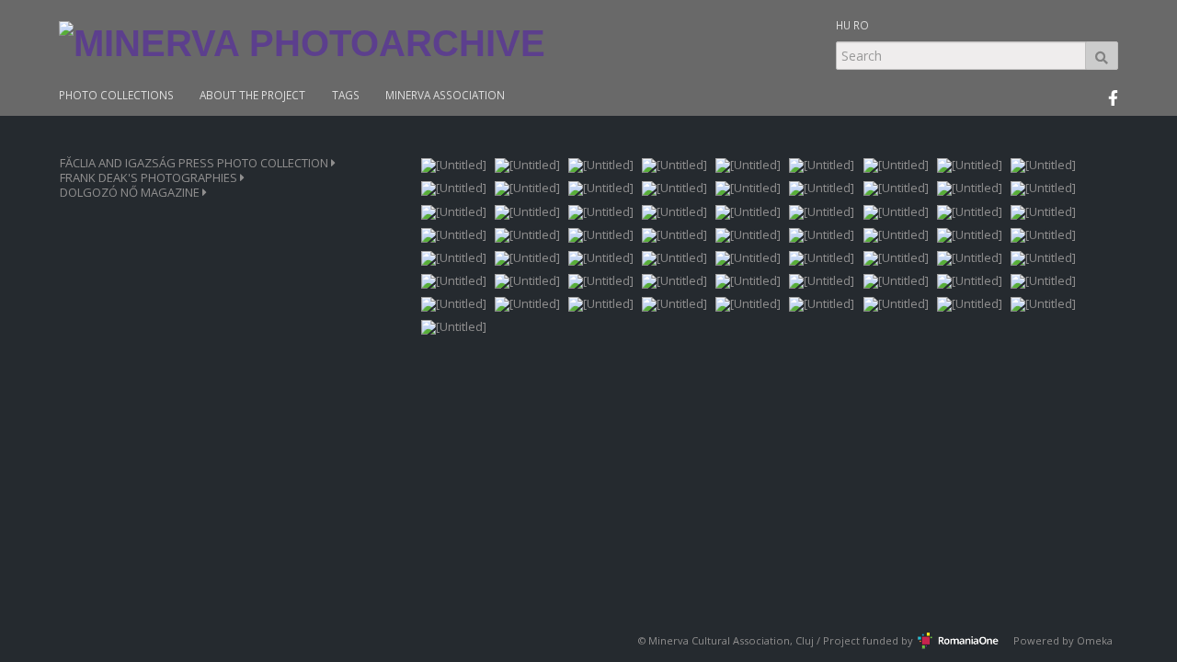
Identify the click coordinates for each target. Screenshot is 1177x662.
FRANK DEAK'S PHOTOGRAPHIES (150, 178)
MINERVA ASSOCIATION (445, 95)
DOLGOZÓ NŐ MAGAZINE (131, 193)
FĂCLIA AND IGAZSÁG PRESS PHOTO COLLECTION (195, 163)
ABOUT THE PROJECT (252, 95)
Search (1101, 55)
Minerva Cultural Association (719, 640)
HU (843, 24)
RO (861, 24)
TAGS (346, 95)
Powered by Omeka (1063, 640)
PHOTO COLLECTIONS (116, 95)
